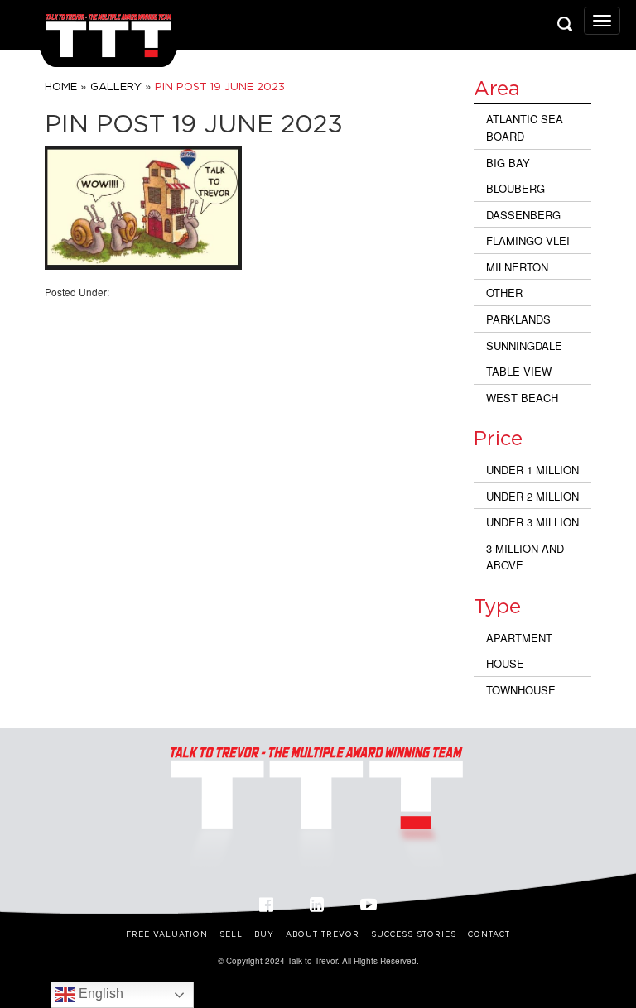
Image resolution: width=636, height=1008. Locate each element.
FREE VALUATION (167, 934)
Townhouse (521, 690)
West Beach (522, 398)
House (505, 663)
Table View (519, 371)
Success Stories (413, 934)
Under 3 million (532, 522)
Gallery (116, 86)
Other (504, 292)
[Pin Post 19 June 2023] (143, 208)
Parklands (518, 319)
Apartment (519, 638)
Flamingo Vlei (528, 240)
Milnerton (517, 267)
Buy (264, 934)
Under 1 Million (532, 470)
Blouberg (515, 188)
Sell (231, 934)
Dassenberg (523, 215)
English (99, 993)
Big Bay (508, 162)
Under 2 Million (532, 496)
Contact (489, 934)
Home (61, 86)
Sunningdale (524, 345)
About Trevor (322, 934)
